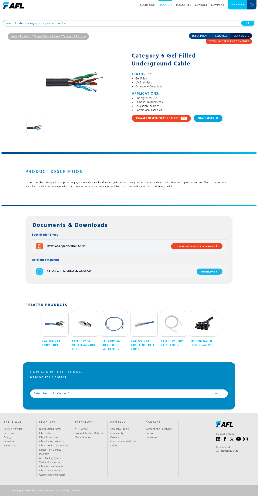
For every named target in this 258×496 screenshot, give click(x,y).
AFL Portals (81, 429)
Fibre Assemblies (48, 437)
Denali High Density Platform (50, 452)
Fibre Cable (45, 433)
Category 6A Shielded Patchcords (111, 345)
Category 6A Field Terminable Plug (84, 345)
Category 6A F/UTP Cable (51, 343)
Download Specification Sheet (229, 41)
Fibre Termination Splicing (54, 446)
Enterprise (9, 433)
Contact (201, 5)
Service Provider (13, 429)
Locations (151, 437)
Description (200, 36)
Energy (8, 437)
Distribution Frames (50, 429)
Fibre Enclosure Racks (51, 442)
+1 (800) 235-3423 (228, 451)
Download (208, 272)
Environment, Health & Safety (123, 444)
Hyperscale (10, 446)
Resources (183, 5)
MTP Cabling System (50, 458)
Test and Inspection (50, 462)
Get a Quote (241, 36)
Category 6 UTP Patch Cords (172, 343)
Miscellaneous (83, 437)
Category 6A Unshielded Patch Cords (144, 345)
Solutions (147, 5)
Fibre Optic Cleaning (50, 471)
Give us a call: (223, 447)
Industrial (9, 442)
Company (217, 5)
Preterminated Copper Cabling (201, 343)
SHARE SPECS (208, 118)
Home (14, 36)
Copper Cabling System (47, 36)
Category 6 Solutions (74, 36)
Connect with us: (225, 434)
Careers (114, 437)
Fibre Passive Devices (51, 467)
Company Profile (119, 429)
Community (116, 433)
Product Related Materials (89, 433)
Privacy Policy (63, 491)
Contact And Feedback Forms (159, 431)
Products (165, 5)
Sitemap (76, 491)
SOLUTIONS (13, 422)
